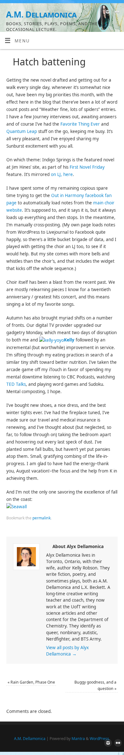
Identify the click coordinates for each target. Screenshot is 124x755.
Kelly (69, 340)
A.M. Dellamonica (41, 14)
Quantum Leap (21, 131)
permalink (41, 518)
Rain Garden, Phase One (31, 682)
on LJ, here (62, 174)
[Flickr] (116, 13)
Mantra (78, 738)
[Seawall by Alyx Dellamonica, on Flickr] (16, 506)
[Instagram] (107, 13)
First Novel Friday (87, 167)
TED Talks (16, 384)
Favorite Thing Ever (80, 124)
